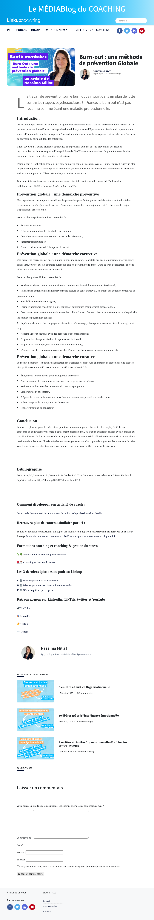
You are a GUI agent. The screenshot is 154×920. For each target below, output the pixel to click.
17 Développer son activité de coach (38, 580)
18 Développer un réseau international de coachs (44, 585)
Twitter (24, 631)
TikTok (24, 623)
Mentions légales (50, 906)
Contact (46, 901)
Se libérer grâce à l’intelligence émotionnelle (89, 715)
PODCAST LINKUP (28, 30)
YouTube (25, 608)
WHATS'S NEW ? (56, 30)
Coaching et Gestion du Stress (39, 562)
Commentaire (25, 837)
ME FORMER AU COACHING (92, 30)
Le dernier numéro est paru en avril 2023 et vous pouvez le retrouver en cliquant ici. (71, 536)
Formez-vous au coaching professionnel (44, 554)
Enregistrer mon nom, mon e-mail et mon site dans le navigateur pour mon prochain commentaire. (69, 866)
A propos (47, 911)
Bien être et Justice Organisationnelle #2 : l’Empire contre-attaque (93, 743)
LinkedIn (25, 616)
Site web (21, 859)
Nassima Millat (54, 648)
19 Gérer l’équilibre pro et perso (35, 590)
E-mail (21, 852)
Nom (20, 844)
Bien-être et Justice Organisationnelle (84, 687)
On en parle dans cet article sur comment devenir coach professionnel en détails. (59, 513)
